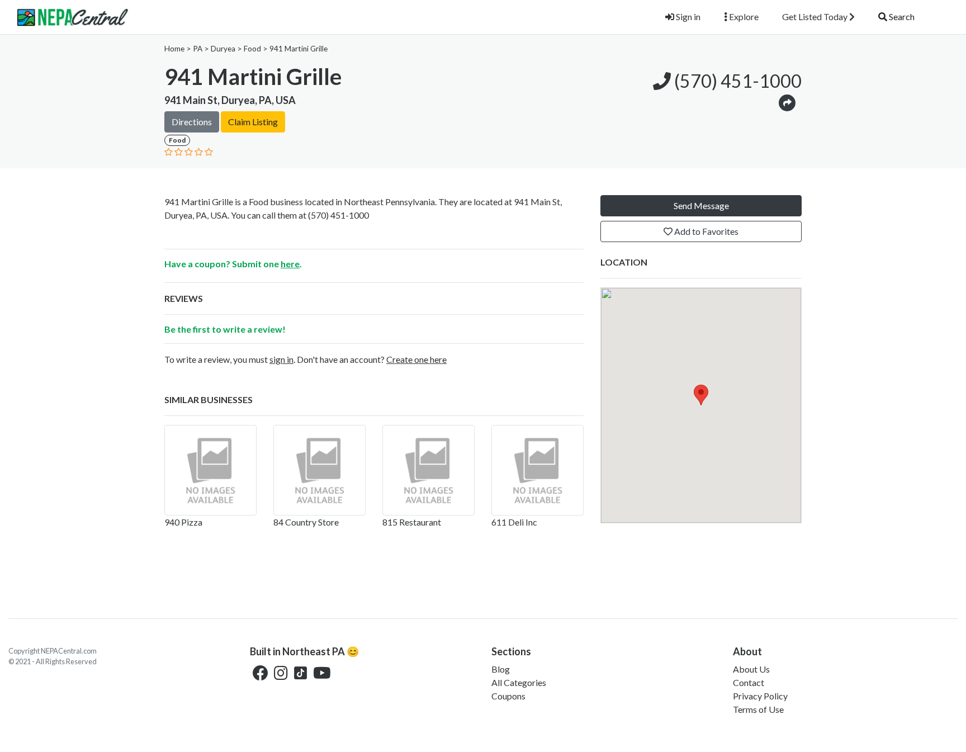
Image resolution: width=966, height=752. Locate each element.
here (290, 263)
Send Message (701, 205)
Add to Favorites (705, 231)
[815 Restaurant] (428, 470)
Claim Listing (253, 121)
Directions (192, 121)
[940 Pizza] (210, 470)
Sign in (687, 16)
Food (252, 48)
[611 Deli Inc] (537, 470)
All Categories (518, 682)
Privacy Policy (760, 695)
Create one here (416, 359)
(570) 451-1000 (736, 81)
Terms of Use (758, 709)
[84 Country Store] (319, 470)
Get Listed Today (815, 16)
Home (174, 48)
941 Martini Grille (298, 48)
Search (901, 16)
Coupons (508, 695)
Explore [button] (743, 16)
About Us (751, 669)
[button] (787, 102)
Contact (748, 682)
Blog (500, 669)
